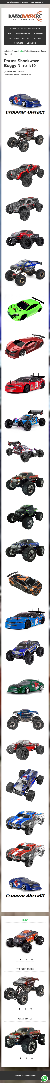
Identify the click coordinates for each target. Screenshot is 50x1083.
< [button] (8, 941)
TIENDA (25, 919)
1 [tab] (20, 959)
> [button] (42, 941)
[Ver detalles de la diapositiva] (25, 941)
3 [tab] (32, 959)
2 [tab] (26, 959)
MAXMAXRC (25, 16)
